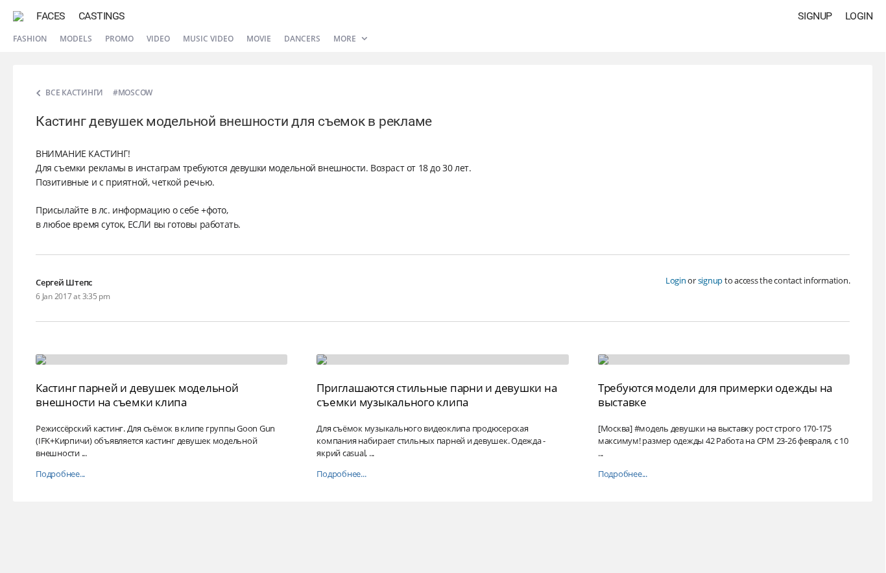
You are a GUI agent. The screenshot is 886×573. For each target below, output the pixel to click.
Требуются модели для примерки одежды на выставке (715, 394)
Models (76, 38)
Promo (119, 38)
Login (859, 16)
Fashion (30, 38)
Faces (51, 16)
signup (710, 280)
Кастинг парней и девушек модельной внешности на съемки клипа (137, 394)
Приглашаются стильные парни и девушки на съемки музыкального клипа (437, 394)
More (345, 38)
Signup (815, 16)
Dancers (302, 38)
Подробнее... (60, 474)
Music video (208, 38)
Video (158, 38)
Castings (101, 16)
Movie (258, 38)
